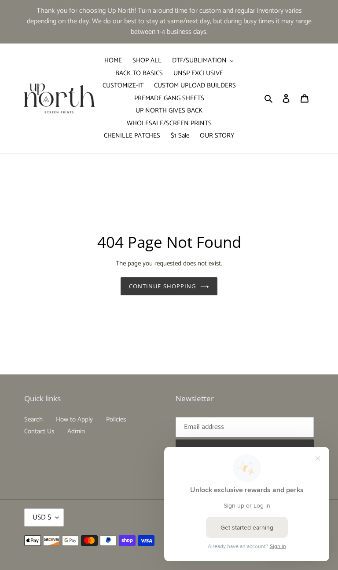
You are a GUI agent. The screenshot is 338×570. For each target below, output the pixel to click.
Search (33, 419)
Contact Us (39, 431)
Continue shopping (162, 286)
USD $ (42, 517)
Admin (76, 431)
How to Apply (74, 419)
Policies (116, 419)
